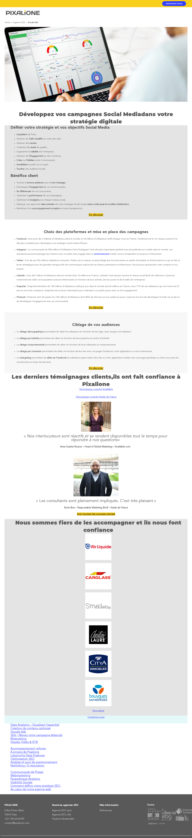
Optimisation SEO (22, 759)
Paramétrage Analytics (25, 779)
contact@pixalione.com (16, 823)
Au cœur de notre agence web (30, 789)
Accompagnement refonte (28, 748)
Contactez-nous (96, 717)
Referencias (106, 810)
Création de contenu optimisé (30, 728)
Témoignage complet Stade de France (96, 397)
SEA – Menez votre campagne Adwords (36, 735)
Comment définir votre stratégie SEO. (35, 786)
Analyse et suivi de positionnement (33, 762)
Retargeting (18, 738)
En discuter (96, 214)
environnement (101, 254)
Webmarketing (20, 775)
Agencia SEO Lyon (62, 810)
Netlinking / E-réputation (27, 765)
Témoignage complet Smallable (96, 389)
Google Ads (18, 731)
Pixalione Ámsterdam (63, 819)
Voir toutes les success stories (96, 514)
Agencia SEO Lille (61, 815)
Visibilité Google (21, 782)
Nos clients (98, 711)
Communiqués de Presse (26, 772)
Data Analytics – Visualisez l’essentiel (34, 725)
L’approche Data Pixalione (27, 755)
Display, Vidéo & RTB (24, 742)
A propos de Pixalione (24, 752)
